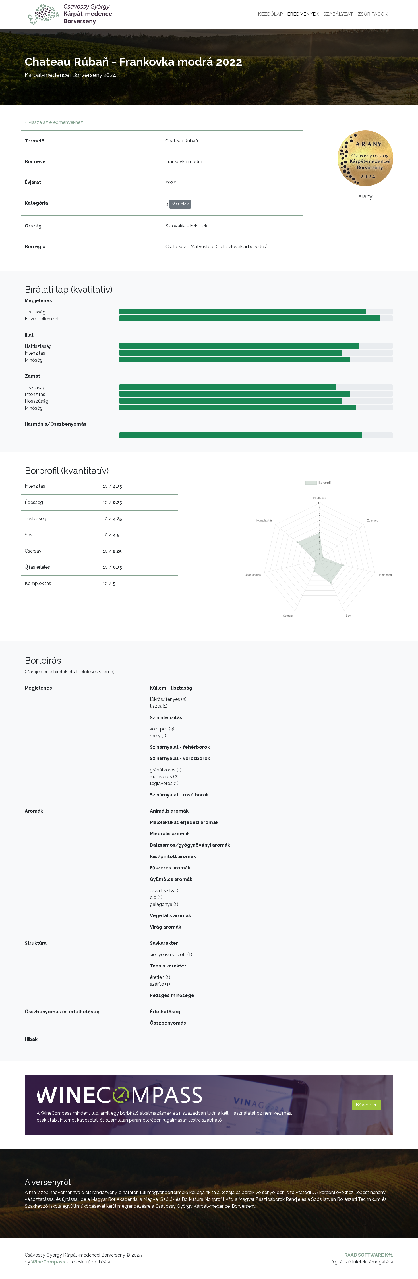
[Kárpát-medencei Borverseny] (70, 14)
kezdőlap (270, 14)
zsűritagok (373, 14)
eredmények (303, 14)
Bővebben (367, 1105)
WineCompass (48, 1262)
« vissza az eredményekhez (54, 122)
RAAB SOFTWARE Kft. (368, 1255)
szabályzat (338, 14)
